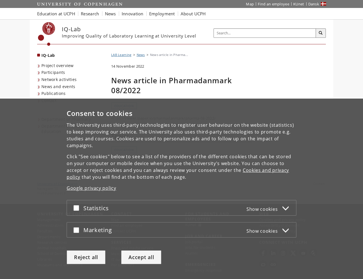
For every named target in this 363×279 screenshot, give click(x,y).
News (141, 55)
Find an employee (273, 4)
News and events (58, 86)
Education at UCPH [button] (56, 13)
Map (250, 4)
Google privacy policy (91, 188)
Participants (53, 72)
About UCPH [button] (193, 13)
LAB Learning (121, 55)
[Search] (321, 33)
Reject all (86, 257)
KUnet (298, 4)
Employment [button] (162, 13)
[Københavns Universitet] (46, 34)
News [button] (110, 13)
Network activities (59, 79)
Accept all (141, 257)
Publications (53, 93)
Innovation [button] (132, 13)
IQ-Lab (48, 55)
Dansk (313, 4)
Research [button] (90, 13)
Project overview (57, 65)
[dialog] (181, 189)
